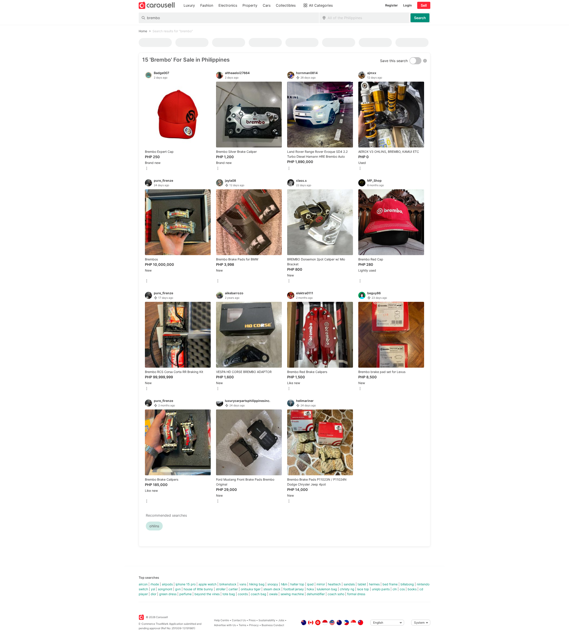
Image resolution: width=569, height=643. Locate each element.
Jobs (281, 620)
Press (252, 620)
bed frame (390, 584)
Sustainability (266, 620)
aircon (143, 584)
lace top (363, 589)
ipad (310, 584)
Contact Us (239, 620)
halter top (297, 584)
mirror (321, 584)
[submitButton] (420, 17)
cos (402, 589)
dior (153, 594)
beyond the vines (207, 594)
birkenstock (227, 584)
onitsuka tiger (250, 589)
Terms (242, 625)
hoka (310, 589)
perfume (185, 594)
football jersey (293, 589)
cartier (233, 589)
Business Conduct (273, 625)
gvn (178, 589)
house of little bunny (198, 589)
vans (242, 584)
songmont (165, 589)
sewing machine (292, 594)
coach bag (258, 594)
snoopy (272, 584)
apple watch (207, 584)
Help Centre (221, 620)
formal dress (356, 594)
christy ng (347, 589)
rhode (154, 584)
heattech (334, 584)
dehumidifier (316, 594)
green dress (167, 594)
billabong (407, 584)
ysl (153, 589)
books (412, 589)
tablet (362, 584)
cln (395, 589)
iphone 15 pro (186, 584)
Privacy (254, 625)
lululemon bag (327, 589)
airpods (167, 584)
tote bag (228, 594)
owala (273, 594)
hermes (374, 584)
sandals (349, 584)
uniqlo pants (381, 589)
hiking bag (256, 584)
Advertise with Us (225, 625)
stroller (221, 589)
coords (243, 594)
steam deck (271, 589)
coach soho (336, 594)
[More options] (146, 169)
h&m (284, 584)
